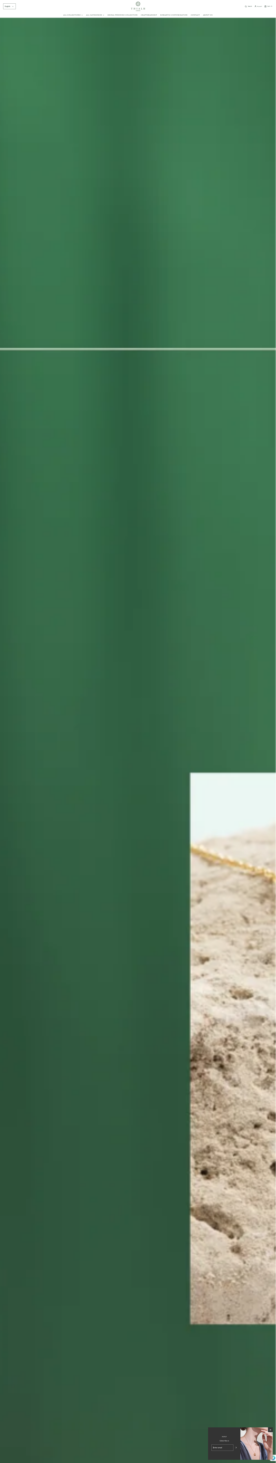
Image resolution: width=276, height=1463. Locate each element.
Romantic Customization (174, 15)
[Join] (236, 1448)
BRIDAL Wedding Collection (123, 15)
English (8, 6)
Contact (195, 15)
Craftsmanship (149, 15)
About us (208, 15)
